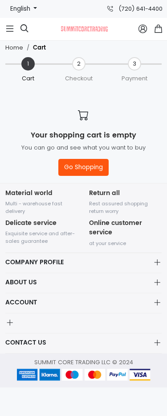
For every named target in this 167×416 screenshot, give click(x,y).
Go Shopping (83, 167)
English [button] (21, 8)
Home (14, 47)
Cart (39, 48)
